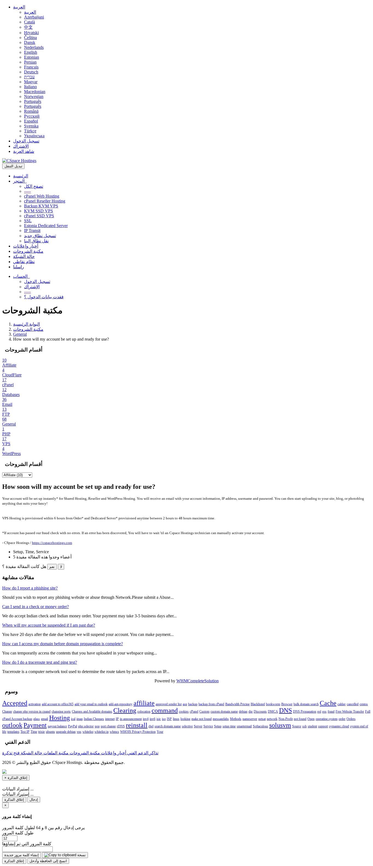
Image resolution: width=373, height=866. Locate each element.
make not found (201, 719)
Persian (30, 62)
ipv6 (152, 719)
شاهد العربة (23, 151)
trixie (41, 732)
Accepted (14, 703)
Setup (217, 726)
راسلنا (18, 266)
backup (192, 704)
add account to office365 (57, 704)
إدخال (33, 799)
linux (176, 719)
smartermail (244, 726)
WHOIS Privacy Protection (138, 732)
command (165, 710)
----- (27, 191)
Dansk (29, 42)
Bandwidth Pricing (237, 704)
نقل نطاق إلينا (36, 241)
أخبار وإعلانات (25, 246)
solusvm (280, 725)
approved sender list (169, 704)
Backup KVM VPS (41, 206)
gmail (44, 719)
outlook (12, 725)
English (30, 52)
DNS (285, 710)
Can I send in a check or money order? (35, 606)
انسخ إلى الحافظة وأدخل (48, 861)
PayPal (72, 726)
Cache (328, 703)
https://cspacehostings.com (52, 543)
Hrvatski (31, 32)
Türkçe (30, 131)
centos (364, 704)
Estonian (31, 57)
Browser (286, 704)
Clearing (124, 710)
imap (79, 719)
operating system (327, 719)
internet (110, 719)
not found (300, 719)
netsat (262, 719)
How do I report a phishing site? (30, 588)
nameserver (249, 719)
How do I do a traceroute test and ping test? (39, 662)
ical (73, 719)
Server (198, 726)
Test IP (24, 732)
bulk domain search (306, 704)
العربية (19, 7)
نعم (52, 567)
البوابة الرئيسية (26, 324)
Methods (235, 719)
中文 (28, 27)
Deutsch (31, 72)
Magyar (30, 81)
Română (31, 111)
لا (61, 567)
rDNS (121, 726)
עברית (29, 77)
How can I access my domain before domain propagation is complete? (62, 643)
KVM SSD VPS (38, 211)
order (342, 719)
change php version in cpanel (32, 711)
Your (160, 732)
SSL (28, 220)
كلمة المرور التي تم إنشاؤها (26, 843)
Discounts (260, 711)
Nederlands (34, 47)
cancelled (353, 704)
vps (79, 732)
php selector (86, 726)
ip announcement (131, 719)
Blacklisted (258, 704)
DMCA (273, 711)
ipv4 (146, 719)
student (312, 726)
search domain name (168, 726)
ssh (304, 726)
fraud (331, 711)
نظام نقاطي (24, 261)
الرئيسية (20, 176)
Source (296, 726)
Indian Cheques (94, 719)
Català (29, 22)
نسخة (81, 855)
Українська (34, 135)
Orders (351, 719)
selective (187, 726)
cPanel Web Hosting (41, 196)
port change (108, 726)
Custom (204, 711)
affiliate (144, 703)
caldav (342, 704)
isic (158, 719)
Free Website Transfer (350, 711)
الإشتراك (21, 146)
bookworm (273, 704)
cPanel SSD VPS (39, 215)
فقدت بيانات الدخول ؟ (44, 296)
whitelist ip (101, 732)
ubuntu (50, 732)
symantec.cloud (339, 726)
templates (13, 732)
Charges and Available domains (92, 711)
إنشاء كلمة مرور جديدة (21, 855)
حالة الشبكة (24, 256)
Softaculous (260, 726)
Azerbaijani (34, 17)
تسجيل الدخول (26, 141)
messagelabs (221, 719)
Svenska (31, 126)
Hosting (59, 717)
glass (36, 719)
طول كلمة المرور (18, 833)
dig (250, 711)
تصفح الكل (33, 186)
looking (185, 719)
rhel (151, 726)
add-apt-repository (120, 704)
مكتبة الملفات (55, 753)
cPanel (194, 711)
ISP (169, 719)
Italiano (30, 86)
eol (319, 711)
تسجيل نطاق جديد (40, 235)
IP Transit (32, 230)
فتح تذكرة (11, 753)
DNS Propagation (304, 711)
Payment (35, 725)
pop (97, 726)
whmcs (114, 732)
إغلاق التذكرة (14, 799)
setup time (229, 726)
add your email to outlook (91, 704)
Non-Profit (286, 719)
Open (311, 719)
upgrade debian (66, 732)
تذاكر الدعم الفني (142, 753)
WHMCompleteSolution (197, 680)
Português (32, 101)
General (20, 334)
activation (34, 704)
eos (324, 711)
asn (185, 704)
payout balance (57, 726)
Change (7, 711)
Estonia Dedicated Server (46, 225)
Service (208, 726)
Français (31, 67)
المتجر (20, 181)
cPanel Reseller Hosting (44, 201)
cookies (184, 711)
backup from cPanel (211, 704)
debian (243, 711)
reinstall (136, 725)
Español (31, 121)
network (272, 719)
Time (34, 732)
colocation (143, 711)
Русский (32, 116)
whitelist (87, 732)
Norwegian (33, 96)
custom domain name (224, 711)
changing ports (61, 711)
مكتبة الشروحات (28, 251)
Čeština (30, 37)
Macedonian (34, 91)
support (323, 726)
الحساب (21, 276)
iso (164, 719)
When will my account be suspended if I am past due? (48, 625)
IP (117, 719)
